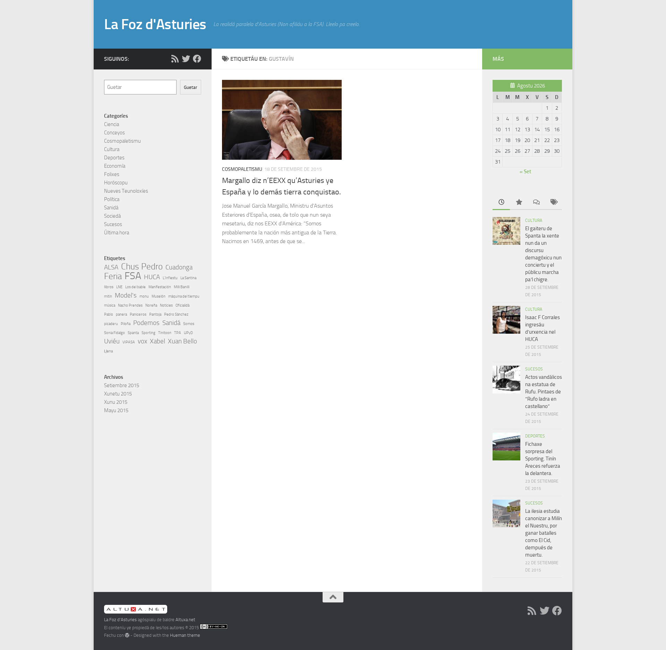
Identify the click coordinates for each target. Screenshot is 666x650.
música (109, 305)
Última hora (116, 233)
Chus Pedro (142, 266)
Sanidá (111, 208)
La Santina (188, 278)
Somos (188, 324)
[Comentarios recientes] (536, 202)
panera (121, 314)
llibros (108, 287)
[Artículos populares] (518, 202)
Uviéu (112, 341)
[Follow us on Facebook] (197, 59)
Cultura (111, 149)
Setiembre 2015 (121, 385)
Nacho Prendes (130, 305)
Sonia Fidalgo (114, 333)
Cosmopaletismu (242, 169)
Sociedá (112, 216)
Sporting (148, 333)
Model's (126, 295)
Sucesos (113, 224)
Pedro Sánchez (176, 314)
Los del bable (135, 287)
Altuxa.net (185, 619)
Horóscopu (116, 183)
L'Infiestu (170, 278)
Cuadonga (179, 267)
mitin (108, 296)
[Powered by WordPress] (127, 635)
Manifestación (159, 287)
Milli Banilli (181, 287)
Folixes (111, 174)
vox (142, 341)
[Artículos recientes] (501, 202)
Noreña (151, 305)
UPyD (188, 333)
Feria (113, 276)
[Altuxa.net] (135, 612)
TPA (177, 333)
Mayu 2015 (116, 410)
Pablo (108, 314)
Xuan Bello (182, 341)
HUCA (152, 277)
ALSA (111, 267)
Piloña (125, 324)
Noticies (166, 305)
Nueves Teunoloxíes (126, 191)
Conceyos (114, 133)
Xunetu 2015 (118, 394)
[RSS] (175, 59)
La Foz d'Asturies (155, 24)
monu (144, 296)
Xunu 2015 (115, 402)
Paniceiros (138, 314)
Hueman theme (185, 635)
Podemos (146, 323)
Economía (114, 166)
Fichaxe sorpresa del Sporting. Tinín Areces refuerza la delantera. (542, 458)
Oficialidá (182, 305)
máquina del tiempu (183, 296)
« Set (525, 171)
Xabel (157, 341)
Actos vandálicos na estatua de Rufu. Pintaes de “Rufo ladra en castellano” (543, 391)
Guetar (190, 87)
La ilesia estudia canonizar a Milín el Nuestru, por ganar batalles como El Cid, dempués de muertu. (543, 533)
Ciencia (111, 124)
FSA (133, 276)
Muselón (158, 296)
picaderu (111, 324)
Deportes (114, 158)
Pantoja (155, 314)
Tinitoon (164, 333)
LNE (119, 287)
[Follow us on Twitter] (186, 59)
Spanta (133, 333)
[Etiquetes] (553, 202)
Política (111, 199)
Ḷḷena (108, 351)
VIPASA (128, 342)
